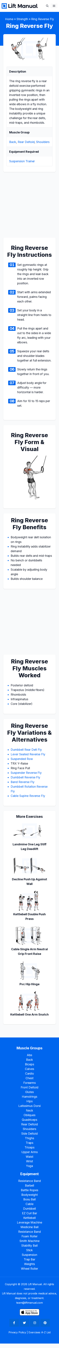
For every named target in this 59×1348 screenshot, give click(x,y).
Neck (29, 1110)
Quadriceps (29, 1119)
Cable (29, 1204)
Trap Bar (29, 1259)
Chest (29, 1078)
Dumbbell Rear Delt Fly (26, 749)
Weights (29, 1264)
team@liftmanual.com (29, 1302)
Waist (29, 1156)
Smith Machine (29, 1241)
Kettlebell (29, 1218)
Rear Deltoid (26, 142)
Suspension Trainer (22, 161)
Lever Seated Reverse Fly (28, 754)
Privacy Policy (17, 1332)
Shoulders (42, 142)
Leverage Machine (29, 1222)
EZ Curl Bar (29, 1213)
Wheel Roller (29, 1268)
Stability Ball (29, 1245)
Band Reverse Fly (22, 782)
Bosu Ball (29, 1199)
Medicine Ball (29, 1227)
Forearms (29, 1082)
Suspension (29, 1254)
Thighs (29, 1138)
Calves (29, 1069)
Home (9, 19)
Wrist (29, 1161)
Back (12, 142)
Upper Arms (29, 1152)
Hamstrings (29, 1096)
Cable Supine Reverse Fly (28, 796)
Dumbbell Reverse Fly (25, 777)
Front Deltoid (29, 1087)
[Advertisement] (29, 206)
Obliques (30, 1115)
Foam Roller (29, 1236)
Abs (29, 1055)
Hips (29, 1101)
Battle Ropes (29, 1190)
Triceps (30, 1147)
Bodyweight (29, 1194)
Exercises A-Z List (39, 1332)
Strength (22, 19)
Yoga (29, 1166)
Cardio (29, 1073)
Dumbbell (29, 1208)
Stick (29, 1250)
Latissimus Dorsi (29, 1106)
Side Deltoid (29, 1133)
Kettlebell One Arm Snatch (29, 1014)
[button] (47, 5)
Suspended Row (22, 759)
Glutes (29, 1092)
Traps (29, 1142)
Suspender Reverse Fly (26, 772)
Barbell (29, 1185)
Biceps (29, 1064)
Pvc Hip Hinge (29, 984)
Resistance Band (29, 1181)
